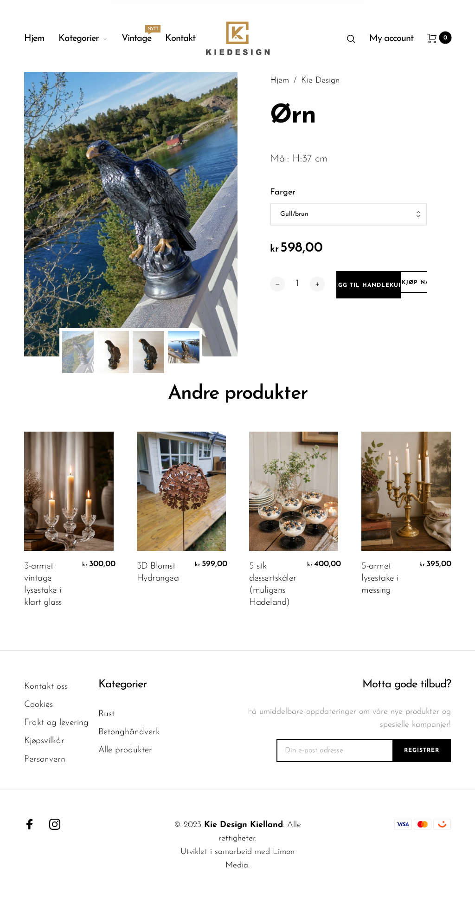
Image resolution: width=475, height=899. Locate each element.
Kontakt (180, 38)
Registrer (421, 750)
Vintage (136, 36)
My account (391, 38)
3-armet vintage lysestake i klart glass (43, 584)
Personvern (44, 759)
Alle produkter (125, 750)
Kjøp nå (416, 282)
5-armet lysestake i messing (380, 578)
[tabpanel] (131, 214)
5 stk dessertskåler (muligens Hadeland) (272, 584)
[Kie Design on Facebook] (29, 824)
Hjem (34, 38)
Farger (282, 192)
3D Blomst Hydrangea (158, 572)
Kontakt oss (46, 686)
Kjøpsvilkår (44, 741)
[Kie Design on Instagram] (54, 824)
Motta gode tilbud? (406, 684)
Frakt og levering (56, 722)
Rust (106, 714)
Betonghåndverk (129, 732)
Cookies (38, 704)
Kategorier (78, 38)
